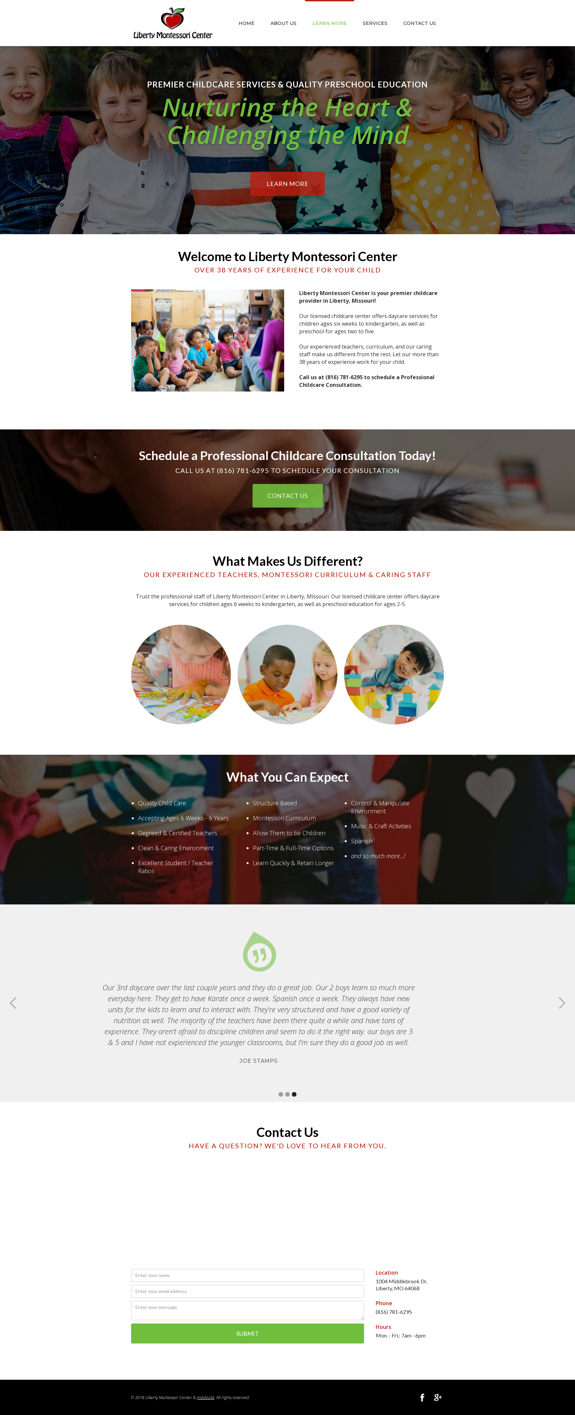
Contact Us (419, 23)
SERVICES (375, 23)
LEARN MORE (329, 23)
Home (247, 23)
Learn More (287, 183)
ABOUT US (283, 23)
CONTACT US (288, 495)
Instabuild (205, 1397)
